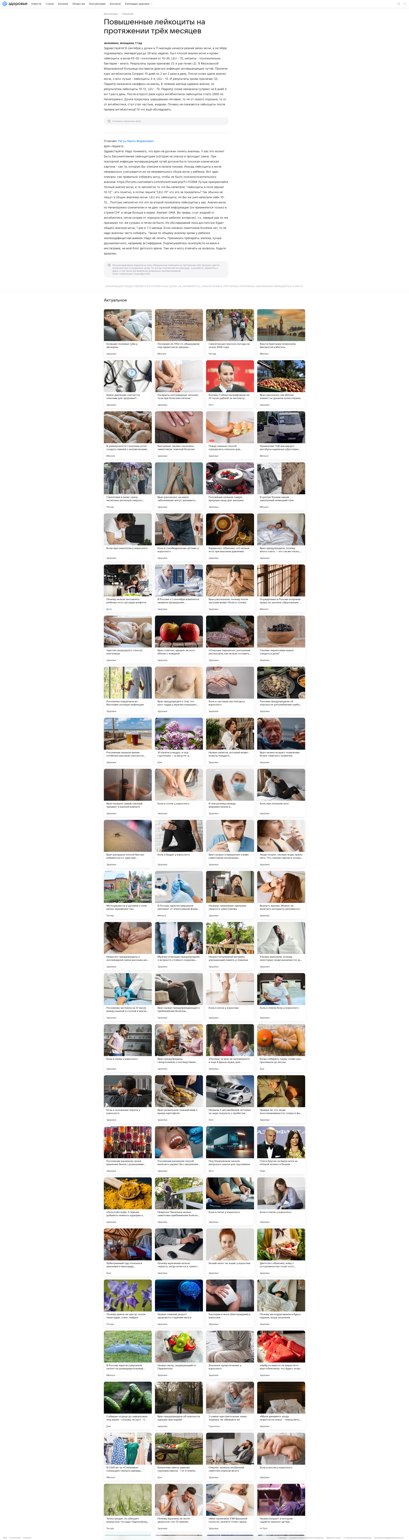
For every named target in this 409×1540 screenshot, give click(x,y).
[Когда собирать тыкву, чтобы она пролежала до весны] (281, 1048)
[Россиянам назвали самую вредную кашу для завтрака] (230, 486)
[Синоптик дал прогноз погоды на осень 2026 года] (230, 333)
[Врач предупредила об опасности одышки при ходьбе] (179, 1406)
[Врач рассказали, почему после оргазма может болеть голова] (230, 588)
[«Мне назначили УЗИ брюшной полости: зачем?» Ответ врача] (230, 1508)
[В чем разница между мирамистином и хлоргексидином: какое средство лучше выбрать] (230, 793)
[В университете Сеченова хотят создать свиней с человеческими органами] (128, 435)
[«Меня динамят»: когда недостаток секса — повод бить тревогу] (281, 1406)
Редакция (282, 1537)
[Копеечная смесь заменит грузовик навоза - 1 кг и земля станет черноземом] (179, 1457)
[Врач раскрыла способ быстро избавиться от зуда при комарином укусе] (128, 844)
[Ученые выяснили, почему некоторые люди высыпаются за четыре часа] (281, 946)
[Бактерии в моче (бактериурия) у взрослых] (230, 1303)
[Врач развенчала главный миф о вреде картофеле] (179, 1099)
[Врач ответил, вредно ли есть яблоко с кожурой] (179, 639)
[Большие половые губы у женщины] (128, 333)
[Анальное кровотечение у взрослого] (230, 1354)
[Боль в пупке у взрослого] (128, 1048)
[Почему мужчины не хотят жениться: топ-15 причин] (179, 1508)
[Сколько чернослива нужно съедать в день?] (281, 639)
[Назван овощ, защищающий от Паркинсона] (179, 1354)
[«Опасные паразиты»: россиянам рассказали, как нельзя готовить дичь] (230, 639)
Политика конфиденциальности (388, 1537)
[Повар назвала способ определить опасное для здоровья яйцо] (230, 435)
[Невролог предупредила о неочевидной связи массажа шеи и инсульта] (128, 946)
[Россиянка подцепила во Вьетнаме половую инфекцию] (128, 691)
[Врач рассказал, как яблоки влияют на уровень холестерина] (281, 384)
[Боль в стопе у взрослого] (179, 793)
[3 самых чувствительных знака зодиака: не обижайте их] (230, 1406)
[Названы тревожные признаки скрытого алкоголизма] (230, 895)
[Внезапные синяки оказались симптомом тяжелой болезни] (179, 435)
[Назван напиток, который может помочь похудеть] (230, 742)
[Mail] (5, 4)
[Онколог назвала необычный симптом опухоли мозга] (230, 1457)
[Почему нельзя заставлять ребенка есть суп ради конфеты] (128, 588)
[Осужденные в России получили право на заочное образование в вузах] (281, 588)
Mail (5, 1537)
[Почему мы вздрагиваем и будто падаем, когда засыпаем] (281, 1303)
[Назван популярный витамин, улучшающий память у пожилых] (230, 946)
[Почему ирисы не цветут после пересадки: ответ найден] (128, 1303)
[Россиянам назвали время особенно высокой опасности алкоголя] (128, 742)
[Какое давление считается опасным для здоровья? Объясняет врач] (128, 384)
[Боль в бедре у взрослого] (179, 844)
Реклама (27, 1537)
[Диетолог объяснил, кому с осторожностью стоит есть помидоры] (281, 1252)
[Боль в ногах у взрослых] (230, 997)
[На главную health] (17, 4)
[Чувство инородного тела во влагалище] (128, 639)
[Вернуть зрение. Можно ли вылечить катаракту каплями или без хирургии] (281, 895)
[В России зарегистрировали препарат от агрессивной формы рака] (179, 895)
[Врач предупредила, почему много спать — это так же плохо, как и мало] (281, 537)
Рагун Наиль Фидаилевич (136, 141)
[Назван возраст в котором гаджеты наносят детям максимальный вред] (281, 1508)
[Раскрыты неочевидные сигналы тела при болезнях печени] (179, 384)
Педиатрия (127, 13)
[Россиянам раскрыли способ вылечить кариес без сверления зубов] (179, 1150)
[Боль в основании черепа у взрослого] (128, 1099)
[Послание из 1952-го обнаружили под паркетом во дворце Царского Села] (179, 333)
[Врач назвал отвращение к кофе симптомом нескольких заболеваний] (230, 844)
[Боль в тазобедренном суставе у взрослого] (179, 537)
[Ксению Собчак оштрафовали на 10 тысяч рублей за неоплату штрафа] (230, 384)
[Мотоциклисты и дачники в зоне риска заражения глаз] (128, 895)
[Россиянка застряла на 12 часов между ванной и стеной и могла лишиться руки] (128, 997)
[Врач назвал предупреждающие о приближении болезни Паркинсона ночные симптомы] (179, 997)
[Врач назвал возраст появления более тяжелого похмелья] (281, 742)
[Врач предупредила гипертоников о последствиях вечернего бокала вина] (179, 1048)
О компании (15, 1537)
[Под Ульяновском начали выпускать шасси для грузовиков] (230, 1150)
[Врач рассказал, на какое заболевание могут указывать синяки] (179, 486)
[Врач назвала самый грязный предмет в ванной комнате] (128, 793)
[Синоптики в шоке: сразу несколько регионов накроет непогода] (128, 486)
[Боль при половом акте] (281, 793)
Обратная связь (333, 1537)
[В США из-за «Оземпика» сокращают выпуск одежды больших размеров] (128, 1457)
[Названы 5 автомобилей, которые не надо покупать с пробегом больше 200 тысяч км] (230, 1099)
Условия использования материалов (306, 1537)
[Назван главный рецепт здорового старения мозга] (179, 1303)
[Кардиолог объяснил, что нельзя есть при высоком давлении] (230, 537)
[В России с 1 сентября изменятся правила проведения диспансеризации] (179, 588)
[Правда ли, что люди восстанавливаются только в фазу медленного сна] (281, 1099)
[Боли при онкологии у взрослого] (128, 537)
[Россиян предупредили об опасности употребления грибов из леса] (281, 691)
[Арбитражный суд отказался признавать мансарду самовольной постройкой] (128, 1252)
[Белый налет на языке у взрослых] (230, 1252)
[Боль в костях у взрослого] (281, 1457)
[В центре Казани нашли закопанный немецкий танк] (281, 486)
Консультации (111, 13)
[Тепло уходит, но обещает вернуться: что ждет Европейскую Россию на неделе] (128, 1508)
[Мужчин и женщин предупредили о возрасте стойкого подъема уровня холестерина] (179, 946)
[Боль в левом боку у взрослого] (281, 997)
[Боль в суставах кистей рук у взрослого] (230, 691)
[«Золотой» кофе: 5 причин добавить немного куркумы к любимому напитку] (128, 1201)
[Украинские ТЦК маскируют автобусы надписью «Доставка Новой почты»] (281, 435)
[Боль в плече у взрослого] (281, 1201)
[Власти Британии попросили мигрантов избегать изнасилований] (281, 333)
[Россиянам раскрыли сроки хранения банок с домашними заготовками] (128, 1150)
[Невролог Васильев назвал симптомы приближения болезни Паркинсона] (179, 1201)
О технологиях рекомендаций (357, 1537)
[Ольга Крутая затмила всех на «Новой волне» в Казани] (281, 1150)
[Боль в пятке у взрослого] (230, 1201)
